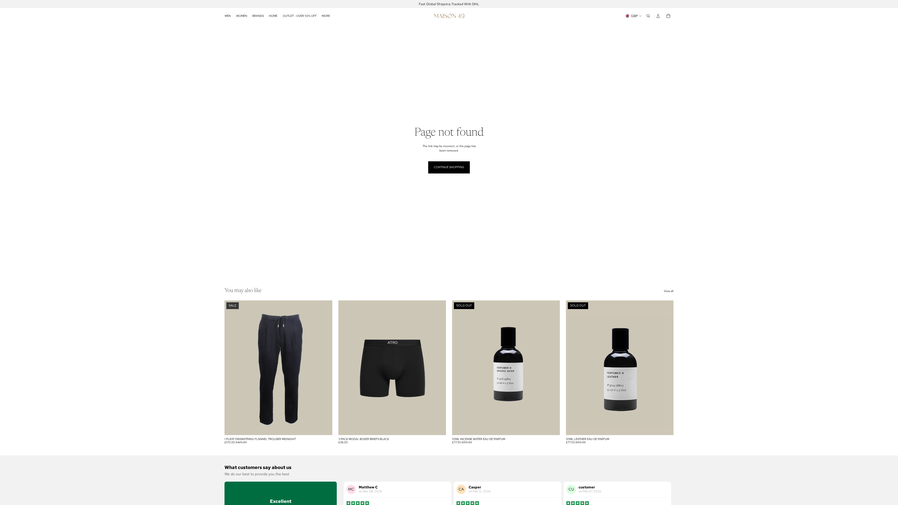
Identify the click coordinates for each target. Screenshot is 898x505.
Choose (442, 428)
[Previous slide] (231, 368)
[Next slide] (325, 368)
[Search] (648, 16)
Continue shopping (449, 167)
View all (669, 291)
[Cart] (668, 16)
